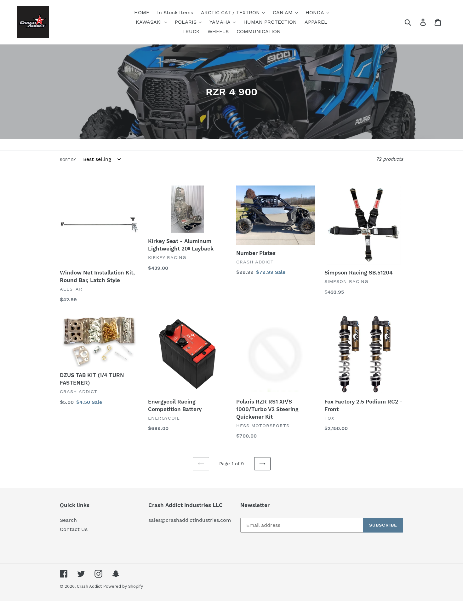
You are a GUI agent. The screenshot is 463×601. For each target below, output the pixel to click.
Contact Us (74, 529)
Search (68, 520)
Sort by (68, 159)
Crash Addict (89, 586)
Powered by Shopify (123, 586)
